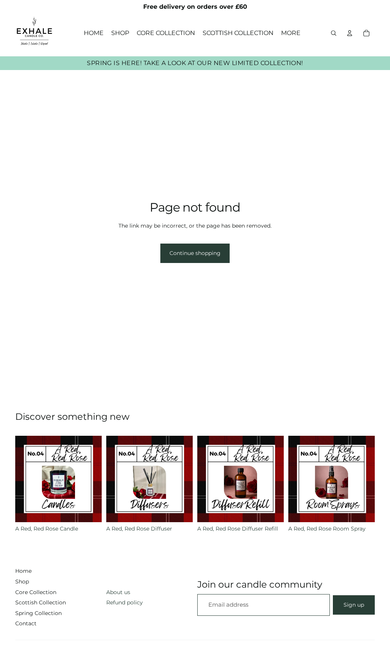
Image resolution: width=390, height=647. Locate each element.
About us (118, 592)
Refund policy (124, 602)
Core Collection (35, 592)
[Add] (272, 510)
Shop (22, 581)
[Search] (333, 33)
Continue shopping (195, 253)
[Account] (349, 33)
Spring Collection (38, 613)
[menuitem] (290, 33)
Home (23, 570)
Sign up (354, 604)
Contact (26, 623)
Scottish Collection (40, 602)
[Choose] (90, 510)
